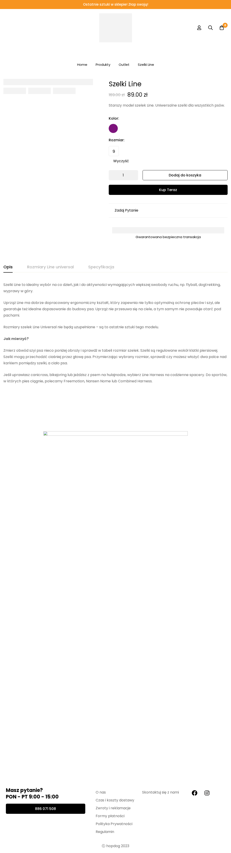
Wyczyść (121, 161)
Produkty (103, 64)
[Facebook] (194, 792)
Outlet (124, 64)
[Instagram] (207, 792)
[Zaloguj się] (199, 27)
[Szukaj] (210, 27)
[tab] (8, 267)
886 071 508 (45, 808)
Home (82, 64)
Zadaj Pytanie (126, 210)
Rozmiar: (117, 140)
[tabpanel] (115, 333)
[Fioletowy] (113, 128)
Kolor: (114, 118)
